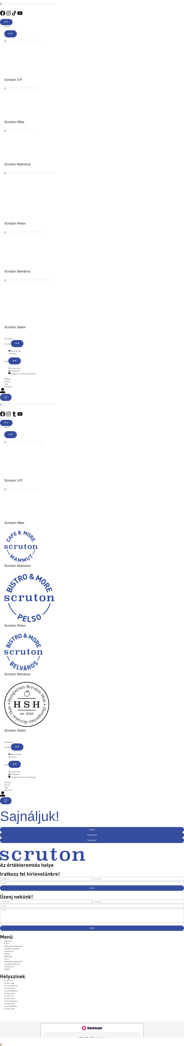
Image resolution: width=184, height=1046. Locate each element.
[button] (92, 1044)
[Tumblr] (14, 414)
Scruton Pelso (15, 223)
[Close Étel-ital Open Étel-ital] (17, 343)
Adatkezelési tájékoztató (13, 946)
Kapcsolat (8, 941)
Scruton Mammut (17, 164)
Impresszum (9, 951)
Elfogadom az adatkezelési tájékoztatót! (16, 924)
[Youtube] (20, 13)
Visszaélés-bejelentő (12, 949)
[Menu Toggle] (6, 22)
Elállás (6, 954)
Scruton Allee (14, 122)
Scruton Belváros (17, 271)
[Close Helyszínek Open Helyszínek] (10, 33)
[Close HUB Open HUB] (14, 361)
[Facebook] (2, 13)
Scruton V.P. (13, 80)
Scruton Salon (15, 327)
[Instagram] (8, 13)
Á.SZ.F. (6, 943)
